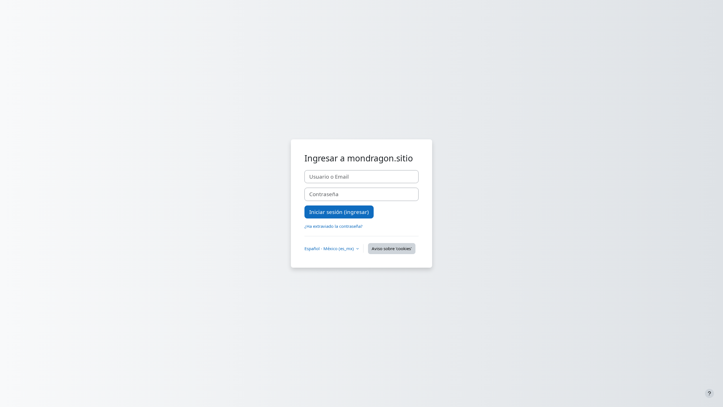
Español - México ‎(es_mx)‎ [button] (329, 248)
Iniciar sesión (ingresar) (339, 211)
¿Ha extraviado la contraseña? (333, 226)
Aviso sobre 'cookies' (392, 248)
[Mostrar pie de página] (709, 393)
